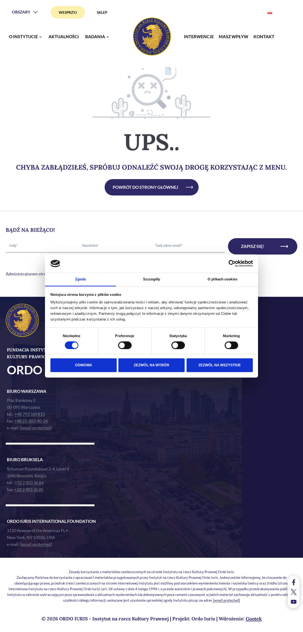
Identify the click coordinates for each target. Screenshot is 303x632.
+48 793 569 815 (30, 414)
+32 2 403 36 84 (29, 482)
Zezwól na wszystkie (219, 365)
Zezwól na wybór (151, 365)
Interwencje (199, 36)
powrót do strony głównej (145, 187)
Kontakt (264, 36)
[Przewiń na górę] (294, 627)
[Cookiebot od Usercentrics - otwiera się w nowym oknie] (232, 263)
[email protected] (226, 600)
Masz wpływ (233, 36)
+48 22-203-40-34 (31, 420)
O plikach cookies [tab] (222, 279)
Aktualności (64, 36)
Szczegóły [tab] (151, 279)
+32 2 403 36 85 (28, 489)
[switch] (125, 345)
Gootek (254, 619)
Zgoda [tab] (80, 279)
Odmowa (83, 365)
